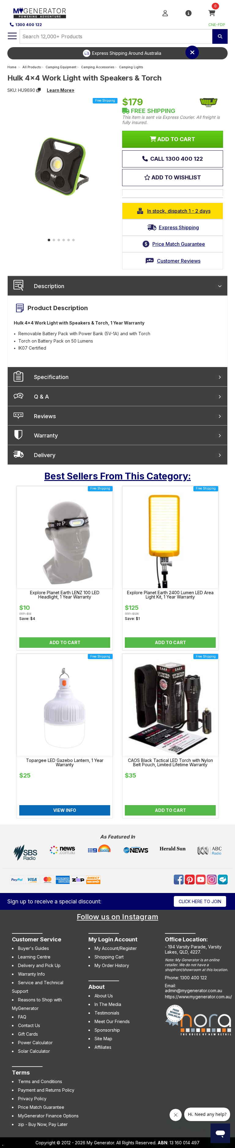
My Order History (112, 965)
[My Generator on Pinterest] (190, 879)
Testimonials (107, 1012)
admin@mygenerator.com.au (193, 990)
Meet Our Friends (112, 1021)
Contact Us (29, 1025)
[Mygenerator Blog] (223, 879)
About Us (104, 995)
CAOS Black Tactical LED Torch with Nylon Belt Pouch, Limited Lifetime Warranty (170, 762)
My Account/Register (116, 948)
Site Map (103, 1038)
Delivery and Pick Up (39, 965)
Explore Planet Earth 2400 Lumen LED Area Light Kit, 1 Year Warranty (170, 595)
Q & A (41, 396)
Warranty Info (31, 974)
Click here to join (200, 901)
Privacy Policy (32, 1098)
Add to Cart (64, 642)
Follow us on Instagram (117, 916)
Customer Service (36, 939)
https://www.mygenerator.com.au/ (198, 996)
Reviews (45, 416)
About (96, 987)
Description (49, 286)
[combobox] (116, 36)
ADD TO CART (175, 139)
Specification (51, 377)
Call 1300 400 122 (176, 159)
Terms (21, 1072)
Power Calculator (35, 1042)
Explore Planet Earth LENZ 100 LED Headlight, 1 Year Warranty (64, 595)
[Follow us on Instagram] (212, 879)
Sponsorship (107, 1030)
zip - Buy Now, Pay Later (43, 1124)
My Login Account (112, 939)
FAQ (22, 1016)
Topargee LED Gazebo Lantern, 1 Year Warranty (64, 762)
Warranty (46, 435)
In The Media (108, 1004)
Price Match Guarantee (41, 1107)
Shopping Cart (109, 956)
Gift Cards (28, 1034)
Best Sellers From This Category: (117, 476)
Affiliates (103, 1047)
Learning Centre (34, 956)
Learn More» (60, 90)
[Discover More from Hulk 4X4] (208, 102)
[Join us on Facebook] (179, 879)
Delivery (44, 455)
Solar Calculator (34, 1051)
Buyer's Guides (33, 948)
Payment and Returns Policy (46, 1090)
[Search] (220, 36)
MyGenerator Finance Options (48, 1115)
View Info (64, 810)
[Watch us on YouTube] (201, 879)
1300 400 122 (28, 24)
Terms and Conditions (40, 1081)
